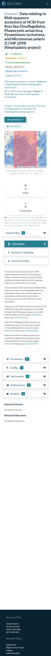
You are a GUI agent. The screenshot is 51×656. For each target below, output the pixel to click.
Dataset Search (12, 624)
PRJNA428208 (31, 331)
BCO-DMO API (12, 632)
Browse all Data (12, 626)
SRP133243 (9, 344)
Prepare (9, 650)
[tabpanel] (25, 308)
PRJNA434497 (31, 344)
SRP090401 (36, 315)
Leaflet (20, 167)
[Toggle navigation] (47, 3)
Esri (32, 167)
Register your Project (15, 647)
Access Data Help (13, 629)
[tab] (26, 244)
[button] (8, 134)
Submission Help (12, 653)
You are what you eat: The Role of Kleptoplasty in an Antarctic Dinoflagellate (24, 108)
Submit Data (11, 645)
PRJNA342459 (20, 317)
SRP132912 (9, 331)
